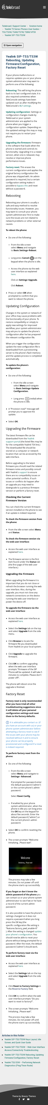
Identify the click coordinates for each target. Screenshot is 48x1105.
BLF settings (25, 105)
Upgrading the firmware (18, 142)
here (13, 274)
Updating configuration (18, 112)
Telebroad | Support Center (14, 26)
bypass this (22, 185)
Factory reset (12, 167)
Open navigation (14, 45)
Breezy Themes (29, 1096)
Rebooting (11, 90)
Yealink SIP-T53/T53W (15, 35)
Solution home (35, 26)
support (23, 472)
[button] (44, 7)
